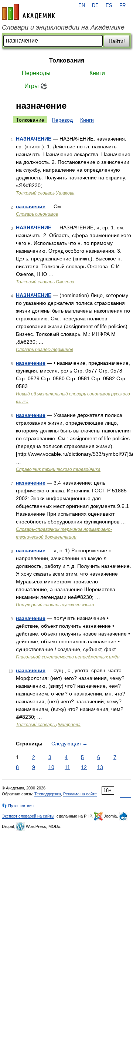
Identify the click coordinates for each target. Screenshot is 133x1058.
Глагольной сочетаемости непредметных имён (68, 657)
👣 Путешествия (18, 805)
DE (95, 5)
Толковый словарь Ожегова (45, 281)
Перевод (62, 120)
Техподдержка (47, 794)
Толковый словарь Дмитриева (48, 724)
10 (51, 767)
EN (81, 5)
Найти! (117, 41)
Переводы (36, 73)
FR (122, 5)
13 (100, 767)
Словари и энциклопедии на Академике (63, 27)
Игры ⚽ (36, 86)
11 (67, 767)
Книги (97, 73)
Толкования (66, 60)
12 (84, 767)
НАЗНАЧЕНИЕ (33, 139)
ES (109, 5)
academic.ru (28, 12)
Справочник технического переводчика (58, 469)
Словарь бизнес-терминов (44, 349)
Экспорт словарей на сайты (28, 816)
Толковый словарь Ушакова (45, 193)
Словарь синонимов (37, 214)
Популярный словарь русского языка (55, 604)
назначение (30, 206)
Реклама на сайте (80, 794)
